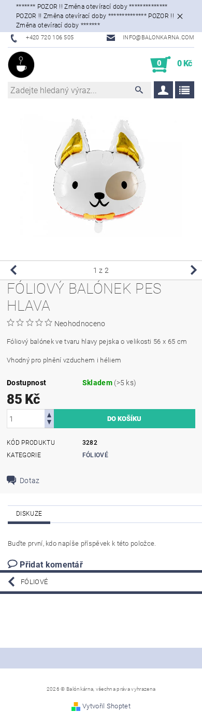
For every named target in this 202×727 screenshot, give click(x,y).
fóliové (95, 455)
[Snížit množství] (49, 423)
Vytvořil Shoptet (106, 706)
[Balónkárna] (21, 64)
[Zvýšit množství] (49, 414)
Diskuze (29, 513)
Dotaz (30, 480)
